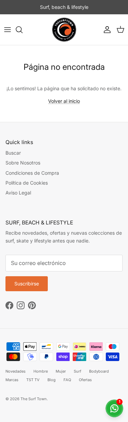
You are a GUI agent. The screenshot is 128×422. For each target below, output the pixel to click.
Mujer (61, 371)
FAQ (67, 379)
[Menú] (7, 29)
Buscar (13, 153)
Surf (77, 371)
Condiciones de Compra (32, 173)
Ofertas (85, 379)
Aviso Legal (18, 193)
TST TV (33, 379)
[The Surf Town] (64, 30)
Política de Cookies (26, 183)
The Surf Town (33, 398)
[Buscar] (22, 29)
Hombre (40, 371)
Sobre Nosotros (22, 163)
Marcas (11, 379)
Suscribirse (26, 283)
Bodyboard (99, 371)
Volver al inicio (64, 101)
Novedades (15, 371)
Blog (51, 379)
